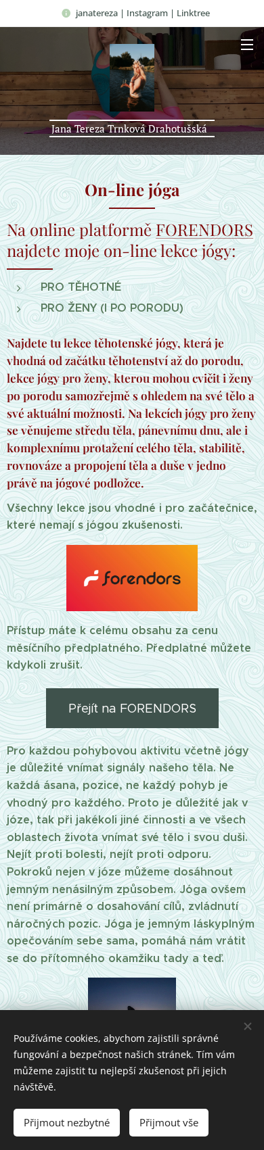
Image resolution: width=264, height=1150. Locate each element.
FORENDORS (204, 229)
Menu (247, 43)
